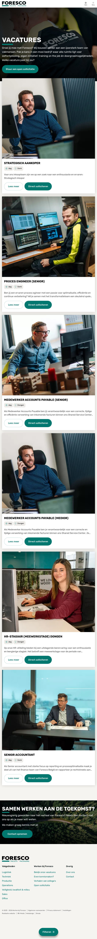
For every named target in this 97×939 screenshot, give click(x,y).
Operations (7, 885)
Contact (70, 876)
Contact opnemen (17, 834)
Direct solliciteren (38, 186)
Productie (7, 881)
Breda (38, 913)
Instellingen (67, 910)
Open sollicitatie (42, 885)
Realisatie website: (9, 913)
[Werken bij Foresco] (14, 3)
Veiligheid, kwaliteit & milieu (16, 889)
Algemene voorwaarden (36, 910)
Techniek (6, 876)
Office (5, 898)
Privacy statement (54, 910)
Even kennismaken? (44, 876)
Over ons (70, 872)
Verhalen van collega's (45, 881)
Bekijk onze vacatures (45, 872)
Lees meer (13, 186)
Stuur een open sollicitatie (20, 69)
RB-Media (21, 913)
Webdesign (30, 913)
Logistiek (6, 872)
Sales (4, 894)
